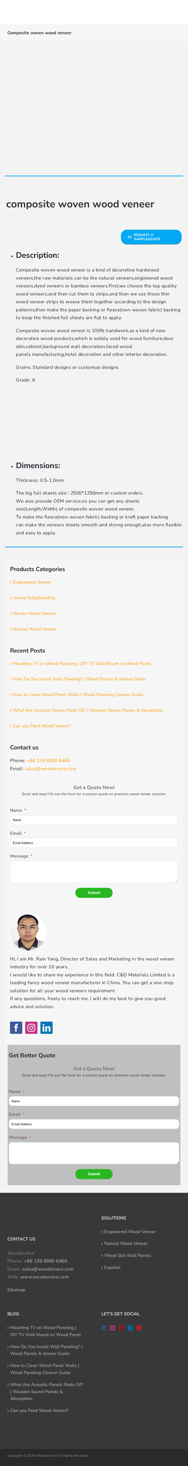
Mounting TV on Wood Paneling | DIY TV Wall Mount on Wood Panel (82, 663)
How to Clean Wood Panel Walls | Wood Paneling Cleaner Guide (78, 695)
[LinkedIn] (46, 1028)
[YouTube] (139, 1327)
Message (19, 856)
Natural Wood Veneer (34, 629)
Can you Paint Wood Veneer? (42, 726)
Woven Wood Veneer (34, 613)
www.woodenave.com (44, 1277)
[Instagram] (31, 1028)
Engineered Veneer (32, 582)
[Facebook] (16, 1028)
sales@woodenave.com (51, 769)
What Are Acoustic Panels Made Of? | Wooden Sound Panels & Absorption (88, 710)
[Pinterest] (121, 1327)
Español (112, 1267)
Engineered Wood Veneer (130, 1232)
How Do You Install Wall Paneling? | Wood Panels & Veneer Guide (79, 679)
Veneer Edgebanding (34, 598)
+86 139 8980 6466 (48, 760)
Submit (94, 893)
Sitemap (16, 1290)
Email (16, 833)
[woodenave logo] (40, 10)
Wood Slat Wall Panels (127, 1255)
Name (16, 810)
